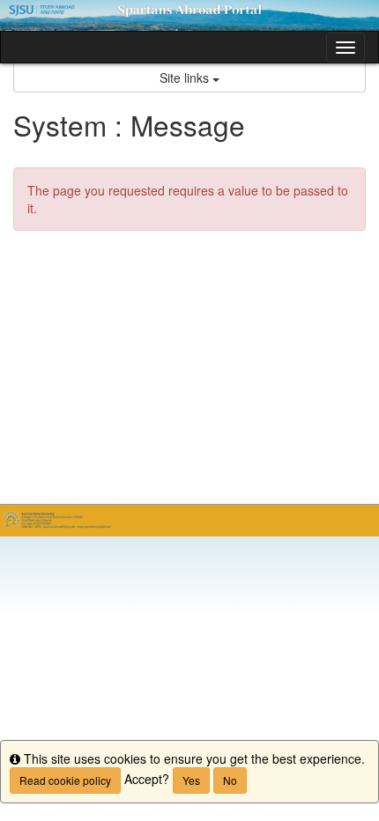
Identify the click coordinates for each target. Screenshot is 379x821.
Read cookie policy (65, 780)
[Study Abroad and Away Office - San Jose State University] (189, 15)
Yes (191, 780)
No (230, 780)
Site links (186, 77)
